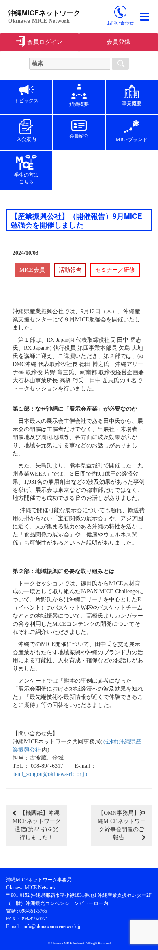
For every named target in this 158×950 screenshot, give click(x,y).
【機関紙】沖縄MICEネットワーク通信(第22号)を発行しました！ (37, 825)
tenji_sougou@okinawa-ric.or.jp (50, 774)
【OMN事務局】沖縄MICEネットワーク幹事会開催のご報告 (122, 825)
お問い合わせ (120, 22)
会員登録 (118, 42)
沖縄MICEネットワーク (44, 12)
